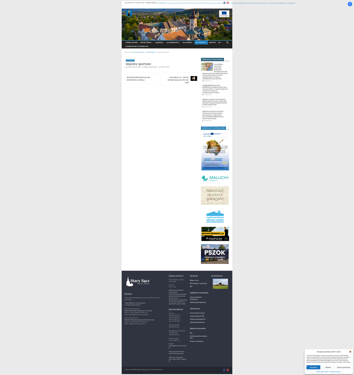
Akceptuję (313, 367)
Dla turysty (201, 42)
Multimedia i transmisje (198, 283)
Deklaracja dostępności (198, 302)
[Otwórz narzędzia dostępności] (350, 4)
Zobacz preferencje (343, 367)
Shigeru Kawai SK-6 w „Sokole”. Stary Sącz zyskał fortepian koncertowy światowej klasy (185, 3)
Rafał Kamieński (150, 67)
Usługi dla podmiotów (197, 319)
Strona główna (132, 42)
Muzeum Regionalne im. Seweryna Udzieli (138, 78)
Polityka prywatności (335, 371)
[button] (350, 352)
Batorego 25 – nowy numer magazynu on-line (178, 80)
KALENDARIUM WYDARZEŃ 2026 (137, 46)
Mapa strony (194, 280)
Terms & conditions (196, 341)
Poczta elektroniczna (197, 313)
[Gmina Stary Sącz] (177, 10)
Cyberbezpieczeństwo (197, 322)
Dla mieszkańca (173, 42)
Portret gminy (146, 42)
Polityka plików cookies (322, 371)
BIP (219, 42)
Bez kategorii (130, 60)
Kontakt (212, 42)
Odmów (328, 367)
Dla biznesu (187, 42)
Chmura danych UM (197, 316)
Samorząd (159, 42)
